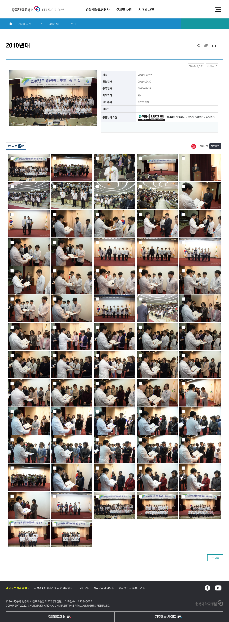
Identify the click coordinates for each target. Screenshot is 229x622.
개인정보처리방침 (16, 588)
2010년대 (54, 24)
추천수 (212, 66)
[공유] (198, 45)
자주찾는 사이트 (166, 616)
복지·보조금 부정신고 (130, 588)
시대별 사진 (24, 24)
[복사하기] (206, 45)
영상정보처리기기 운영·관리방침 (52, 588)
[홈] (10, 23)
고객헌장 (82, 588)
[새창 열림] (207, 588)
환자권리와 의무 (102, 588)
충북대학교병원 (53, 10)
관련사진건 (16, 146)
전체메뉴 (218, 9)
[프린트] (214, 45)
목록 (216, 557)
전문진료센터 (57, 616)
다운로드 (215, 146)
